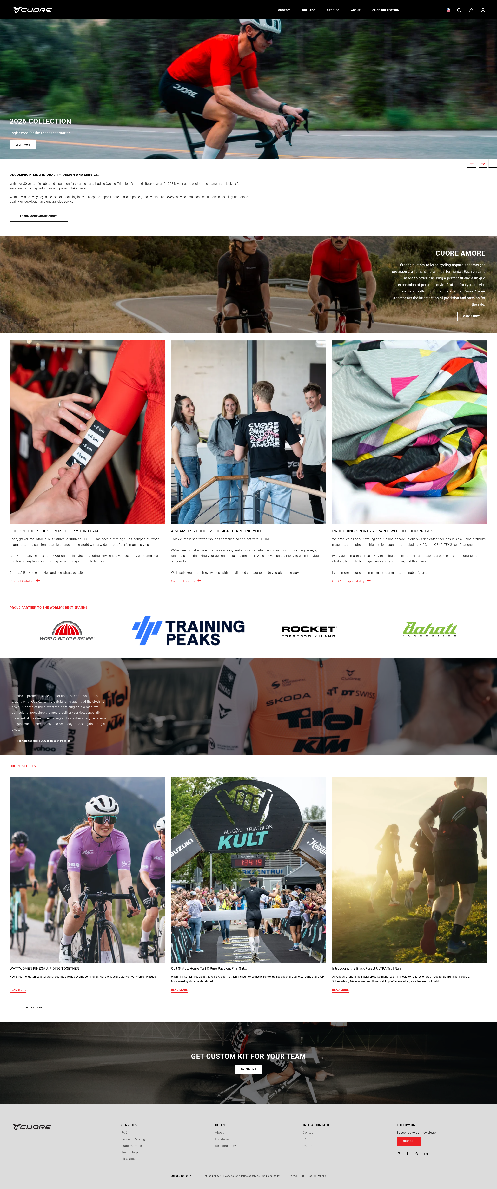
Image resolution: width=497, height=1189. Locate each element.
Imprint (308, 1146)
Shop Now (22, 144)
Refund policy (211, 1176)
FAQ (124, 1132)
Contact (308, 1132)
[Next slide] (483, 163)
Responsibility (225, 1146)
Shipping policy (271, 1176)
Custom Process (183, 581)
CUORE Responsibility (348, 581)
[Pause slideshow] (492, 163)
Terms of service (250, 1176)
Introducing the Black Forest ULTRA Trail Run (366, 968)
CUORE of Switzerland (313, 1176)
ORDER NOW (471, 316)
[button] (284, 10)
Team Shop (129, 1152)
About (219, 1132)
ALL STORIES (34, 1007)
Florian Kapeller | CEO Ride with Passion (44, 740)
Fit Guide (128, 1159)
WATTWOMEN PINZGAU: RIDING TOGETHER (44, 968)
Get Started (248, 1069)
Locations (222, 1139)
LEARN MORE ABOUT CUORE (38, 216)
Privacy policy (230, 1176)
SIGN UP (408, 1141)
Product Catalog (22, 581)
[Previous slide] (471, 163)
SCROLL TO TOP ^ (181, 1176)
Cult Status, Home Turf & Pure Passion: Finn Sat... (209, 968)
